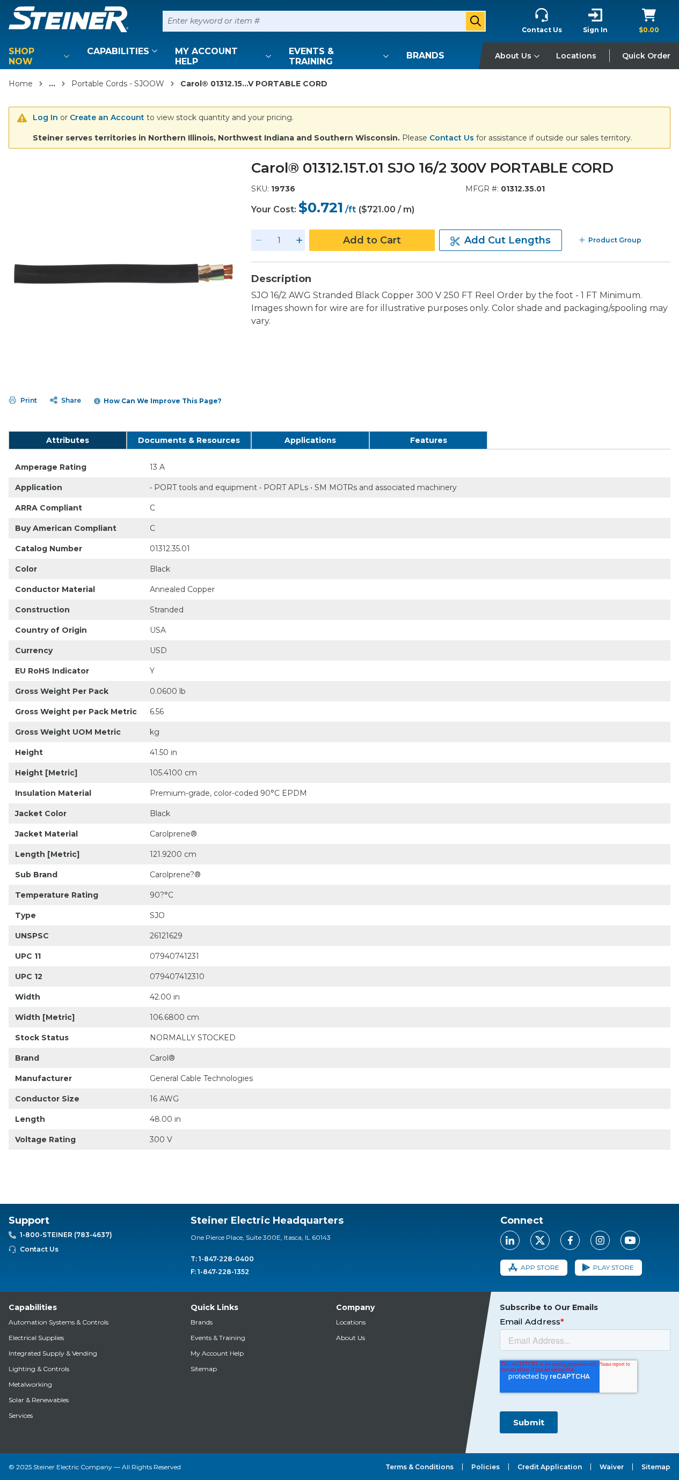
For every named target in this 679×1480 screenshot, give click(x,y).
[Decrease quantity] (258, 240)
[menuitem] (41, 56)
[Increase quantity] (299, 240)
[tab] (68, 440)
